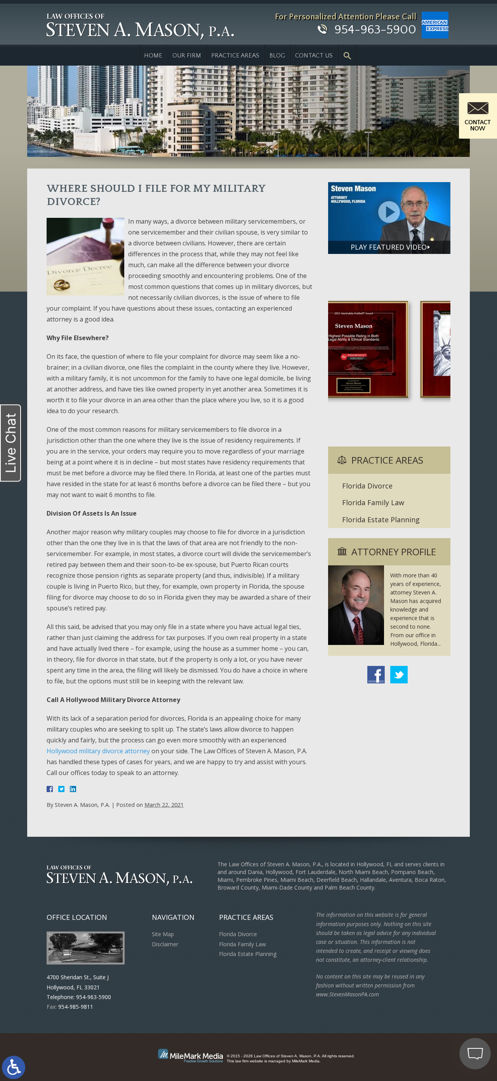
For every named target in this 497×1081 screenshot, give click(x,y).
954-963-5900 (375, 29)
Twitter (399, 674)
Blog (277, 55)
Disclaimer (165, 944)
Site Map (163, 934)
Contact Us (314, 55)
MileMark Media (306, 1061)
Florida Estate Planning (381, 519)
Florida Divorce (367, 485)
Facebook (376, 674)
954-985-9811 (75, 1006)
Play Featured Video (389, 247)
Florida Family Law (373, 502)
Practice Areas (235, 55)
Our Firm (186, 55)
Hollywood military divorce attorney (98, 751)
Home (153, 55)
